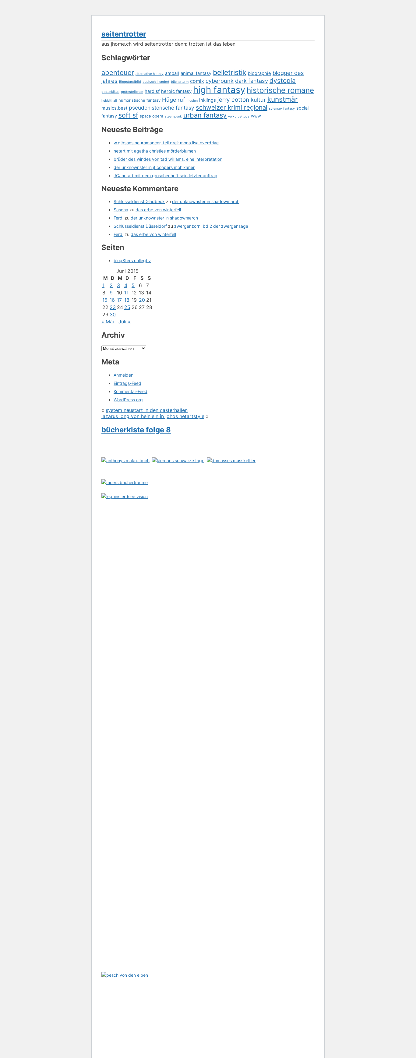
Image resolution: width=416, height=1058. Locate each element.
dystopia (283, 80)
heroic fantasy (176, 91)
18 (126, 300)
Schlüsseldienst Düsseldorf (140, 226)
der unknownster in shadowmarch (205, 201)
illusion (192, 101)
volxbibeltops (238, 116)
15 (105, 300)
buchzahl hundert (156, 82)
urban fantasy (205, 115)
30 (113, 314)
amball (172, 73)
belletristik (229, 72)
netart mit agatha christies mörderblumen (155, 150)
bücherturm (180, 82)
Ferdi (118, 217)
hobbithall (109, 101)
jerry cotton (233, 99)
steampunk (173, 116)
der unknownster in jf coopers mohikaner (154, 167)
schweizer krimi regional (231, 107)
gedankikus (110, 92)
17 (119, 300)
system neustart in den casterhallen (147, 410)
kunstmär (282, 99)
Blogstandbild (130, 82)
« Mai (107, 321)
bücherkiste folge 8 (136, 429)
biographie (259, 73)
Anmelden (123, 375)
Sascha (121, 209)
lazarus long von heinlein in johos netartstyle (152, 416)
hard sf (152, 91)
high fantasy (219, 89)
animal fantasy (196, 73)
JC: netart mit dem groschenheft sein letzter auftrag (165, 175)
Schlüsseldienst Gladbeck (139, 201)
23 (113, 307)
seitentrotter (123, 34)
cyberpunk (220, 80)
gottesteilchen (132, 92)
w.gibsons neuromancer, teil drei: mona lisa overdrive (166, 142)
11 (126, 293)
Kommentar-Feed (130, 391)
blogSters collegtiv (132, 260)
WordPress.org (128, 399)
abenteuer (117, 72)
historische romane (280, 90)
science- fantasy (282, 109)
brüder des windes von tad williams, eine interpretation (168, 159)
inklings (207, 100)
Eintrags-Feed (127, 383)
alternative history (150, 74)
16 (112, 300)
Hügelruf (173, 99)
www (256, 116)
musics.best (114, 108)
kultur (258, 99)
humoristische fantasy (139, 100)
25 (127, 307)
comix (197, 81)
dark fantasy (251, 80)
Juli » (124, 321)
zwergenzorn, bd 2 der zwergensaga (211, 226)
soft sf (128, 115)
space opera (151, 116)
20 (142, 300)
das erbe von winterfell (158, 209)
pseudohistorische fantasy (161, 107)
